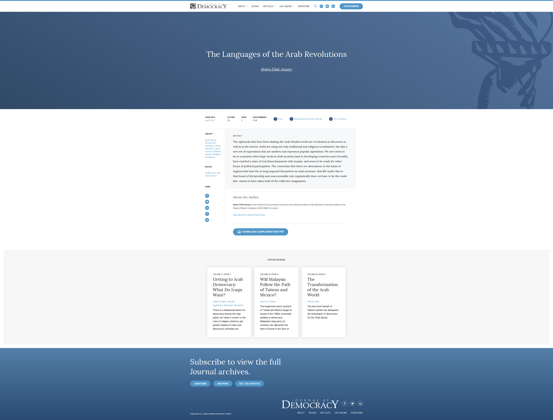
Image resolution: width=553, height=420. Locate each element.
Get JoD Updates (249, 383)
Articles (268, 6)
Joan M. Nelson (268, 301)
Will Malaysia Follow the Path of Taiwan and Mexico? (275, 287)
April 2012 (209, 120)
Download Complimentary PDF (261, 231)
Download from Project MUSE (308, 119)
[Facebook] (321, 6)
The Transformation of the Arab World (322, 287)
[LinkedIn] (333, 6)
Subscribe (304, 6)
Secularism (210, 157)
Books (255, 6)
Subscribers (351, 6)
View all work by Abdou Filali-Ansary (249, 215)
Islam (217, 145)
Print (280, 119)
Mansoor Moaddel (233, 305)
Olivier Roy (313, 301)
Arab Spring (210, 140)
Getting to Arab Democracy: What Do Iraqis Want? (228, 287)
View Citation (339, 119)
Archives (222, 383)
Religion (217, 154)
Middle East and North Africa (212, 174)
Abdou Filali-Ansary (276, 69)
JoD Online (285, 6)
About (242, 6)
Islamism (209, 148)
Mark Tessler (219, 301)
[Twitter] (327, 6)
